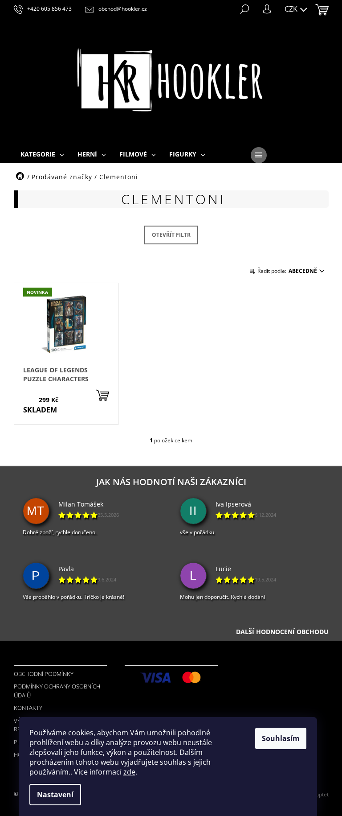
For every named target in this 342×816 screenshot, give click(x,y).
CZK (292, 9)
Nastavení (55, 795)
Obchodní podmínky (43, 674)
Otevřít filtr (171, 235)
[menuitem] (42, 154)
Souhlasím (281, 738)
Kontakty (28, 708)
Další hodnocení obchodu (282, 631)
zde (129, 772)
